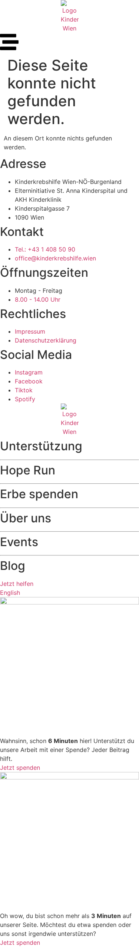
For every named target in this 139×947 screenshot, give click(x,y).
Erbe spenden (39, 494)
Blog (12, 565)
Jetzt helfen (16, 583)
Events (19, 542)
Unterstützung (41, 446)
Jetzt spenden (20, 767)
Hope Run (27, 470)
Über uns (25, 518)
